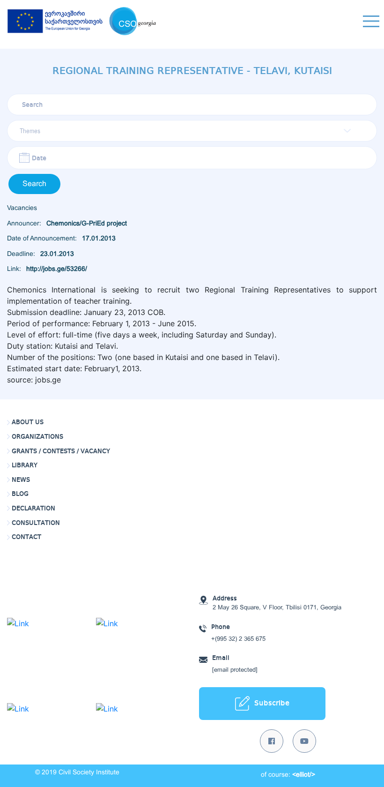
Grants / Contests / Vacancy (61, 451)
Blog (20, 494)
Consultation (36, 523)
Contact (26, 537)
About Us (28, 422)
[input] (192, 157)
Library (24, 465)
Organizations (37, 437)
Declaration (33, 508)
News (21, 480)
